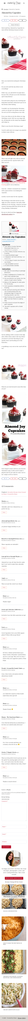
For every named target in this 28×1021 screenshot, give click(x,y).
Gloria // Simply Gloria (9, 752)
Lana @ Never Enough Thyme (11, 556)
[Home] (2, 9)
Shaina (4, 501)
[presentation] (14, 896)
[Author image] (3, 16)
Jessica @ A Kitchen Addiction (11, 610)
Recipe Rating (5, 797)
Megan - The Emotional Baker (11, 717)
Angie (3, 578)
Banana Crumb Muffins (10, 911)
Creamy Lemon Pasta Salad (11, 1009)
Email (4, 834)
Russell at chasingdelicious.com (12, 539)
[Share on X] (22, 20)
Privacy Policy (22, 1018)
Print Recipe (14, 233)
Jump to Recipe (15, 25)
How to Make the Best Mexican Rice (12, 944)
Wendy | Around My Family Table (12, 668)
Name (4, 826)
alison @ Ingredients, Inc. (10, 521)
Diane (6, 16)
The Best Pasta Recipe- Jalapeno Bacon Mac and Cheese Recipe (13, 977)
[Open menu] (4, 3)
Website (4, 842)
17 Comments (22, 16)
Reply (4, 512)
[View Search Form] (24, 3)
